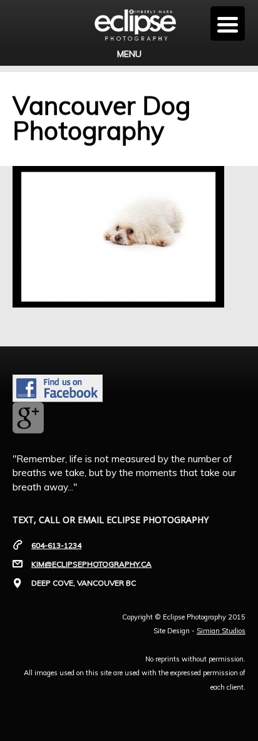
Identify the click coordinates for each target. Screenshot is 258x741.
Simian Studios (221, 630)
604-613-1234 (56, 545)
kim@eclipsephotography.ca (91, 564)
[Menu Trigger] (227, 23)
